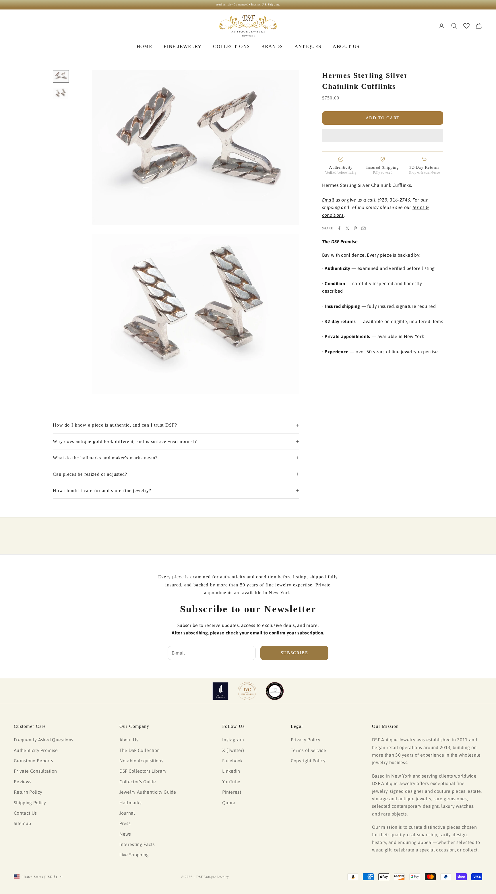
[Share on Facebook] (339, 228)
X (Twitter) (233, 750)
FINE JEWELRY (183, 46)
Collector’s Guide (137, 781)
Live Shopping (134, 854)
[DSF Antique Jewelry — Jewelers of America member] (220, 691)
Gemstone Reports (33, 760)
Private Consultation (35, 771)
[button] (382, 135)
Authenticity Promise (36, 750)
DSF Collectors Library (143, 771)
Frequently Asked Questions (43, 739)
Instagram (233, 739)
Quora (229, 802)
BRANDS (272, 46)
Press (125, 823)
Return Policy (28, 792)
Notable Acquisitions (141, 760)
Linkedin (231, 771)
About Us (129, 739)
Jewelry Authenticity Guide (147, 792)
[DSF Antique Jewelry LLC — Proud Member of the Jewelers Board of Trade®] (275, 691)
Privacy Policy (305, 739)
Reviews (22, 781)
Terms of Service (308, 750)
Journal (127, 813)
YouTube (231, 781)
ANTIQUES (307, 46)
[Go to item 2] (61, 93)
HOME (144, 46)
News (125, 834)
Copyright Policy (308, 760)
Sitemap (22, 823)
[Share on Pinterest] (355, 228)
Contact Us (25, 813)
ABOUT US (346, 46)
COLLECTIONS (231, 46)
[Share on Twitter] (347, 228)
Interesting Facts (137, 844)
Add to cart (383, 118)
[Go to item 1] (61, 76)
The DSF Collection (139, 750)
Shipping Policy (30, 802)
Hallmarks (130, 802)
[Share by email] (363, 228)
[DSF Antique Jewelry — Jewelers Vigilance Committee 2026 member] (247, 691)
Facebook (232, 760)
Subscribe (294, 653)
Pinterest (231, 792)
